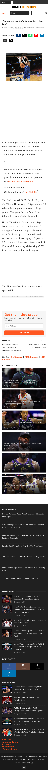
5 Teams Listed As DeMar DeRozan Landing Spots (23, 557)
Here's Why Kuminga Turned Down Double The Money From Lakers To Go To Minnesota (21, 381)
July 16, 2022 (31, 192)
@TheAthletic (15, 181)
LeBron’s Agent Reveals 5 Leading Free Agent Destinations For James (21, 487)
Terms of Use (9, 749)
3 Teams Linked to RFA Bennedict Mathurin (20, 578)
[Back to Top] (24, 767)
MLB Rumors (31, 357)
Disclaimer (8, 746)
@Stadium (28, 181)
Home (3, 13)
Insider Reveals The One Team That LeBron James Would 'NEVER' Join (22, 445)
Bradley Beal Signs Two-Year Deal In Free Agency (23, 546)
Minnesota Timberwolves (35, 28)
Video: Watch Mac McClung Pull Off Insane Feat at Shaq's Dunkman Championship (29, 646)
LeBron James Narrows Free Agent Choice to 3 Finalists (21, 466)
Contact (6, 739)
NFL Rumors (16, 357)
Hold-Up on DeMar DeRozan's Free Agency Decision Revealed (23, 423)
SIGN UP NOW (24, 333)
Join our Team (10, 742)
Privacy (6, 744)
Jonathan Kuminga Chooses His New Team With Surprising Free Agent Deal (22, 402)
